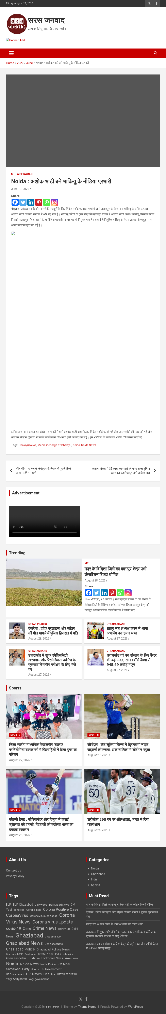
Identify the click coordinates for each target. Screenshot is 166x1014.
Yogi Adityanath (16, 979)
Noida (76, 445)
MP (86, 563)
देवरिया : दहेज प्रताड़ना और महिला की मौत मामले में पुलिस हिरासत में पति (53, 630)
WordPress (135, 1007)
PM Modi (63, 964)
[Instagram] (54, 202)
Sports (15, 688)
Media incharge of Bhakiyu (54, 445)
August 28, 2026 (95, 580)
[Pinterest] (38, 202)
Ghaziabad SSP (14, 954)
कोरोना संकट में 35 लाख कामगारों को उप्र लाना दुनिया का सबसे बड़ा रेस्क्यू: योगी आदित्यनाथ (121, 471)
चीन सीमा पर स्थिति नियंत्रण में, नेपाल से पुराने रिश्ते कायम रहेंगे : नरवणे (43, 471)
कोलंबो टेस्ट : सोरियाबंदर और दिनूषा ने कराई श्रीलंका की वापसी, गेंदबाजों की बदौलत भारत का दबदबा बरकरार (41, 824)
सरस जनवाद (46, 20)
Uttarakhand (116, 624)
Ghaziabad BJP (53, 936)
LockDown (34, 958)
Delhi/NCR (64, 929)
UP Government (51, 969)
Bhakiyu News (27, 445)
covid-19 (13, 928)
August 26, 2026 (19, 835)
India (94, 879)
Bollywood (41, 904)
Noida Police (48, 964)
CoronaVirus (17, 915)
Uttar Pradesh (22, 174)
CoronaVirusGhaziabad (43, 915)
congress (19, 909)
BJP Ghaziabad (23, 904)
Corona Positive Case (60, 909)
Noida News (88, 445)
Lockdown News (52, 958)
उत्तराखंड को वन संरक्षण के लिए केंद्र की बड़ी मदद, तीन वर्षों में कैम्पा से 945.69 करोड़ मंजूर (131, 660)
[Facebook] (15, 202)
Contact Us (13, 870)
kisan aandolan (16, 958)
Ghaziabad (98, 874)
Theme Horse (87, 1007)
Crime (27, 929)
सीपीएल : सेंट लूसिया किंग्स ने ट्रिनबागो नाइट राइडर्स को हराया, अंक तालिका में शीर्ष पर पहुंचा (118, 747)
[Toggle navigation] (11, 53)
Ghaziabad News (24, 943)
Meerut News (71, 958)
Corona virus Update (52, 921)
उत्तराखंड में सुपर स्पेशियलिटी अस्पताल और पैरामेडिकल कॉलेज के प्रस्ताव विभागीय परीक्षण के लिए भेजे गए (52, 662)
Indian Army (68, 954)
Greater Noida (45, 954)
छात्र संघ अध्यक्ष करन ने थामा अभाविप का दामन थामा (127, 630)
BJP (8, 904)
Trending (17, 552)
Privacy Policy (15, 876)
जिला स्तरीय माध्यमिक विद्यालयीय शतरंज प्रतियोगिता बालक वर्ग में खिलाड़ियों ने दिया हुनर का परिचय (43, 749)
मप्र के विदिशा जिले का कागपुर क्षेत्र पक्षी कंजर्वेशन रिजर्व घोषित (119, 904)
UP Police (49, 974)
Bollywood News (59, 904)
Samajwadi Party (18, 969)
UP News (34, 974)
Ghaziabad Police (20, 949)
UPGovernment (15, 974)
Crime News (44, 928)
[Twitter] (23, 202)
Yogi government (39, 979)
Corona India (33, 909)
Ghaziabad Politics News (53, 949)
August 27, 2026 (117, 638)
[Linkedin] (30, 202)
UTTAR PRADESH (67, 974)
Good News (30, 954)
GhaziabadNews (54, 944)
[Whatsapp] (46, 202)
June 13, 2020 (20, 189)
